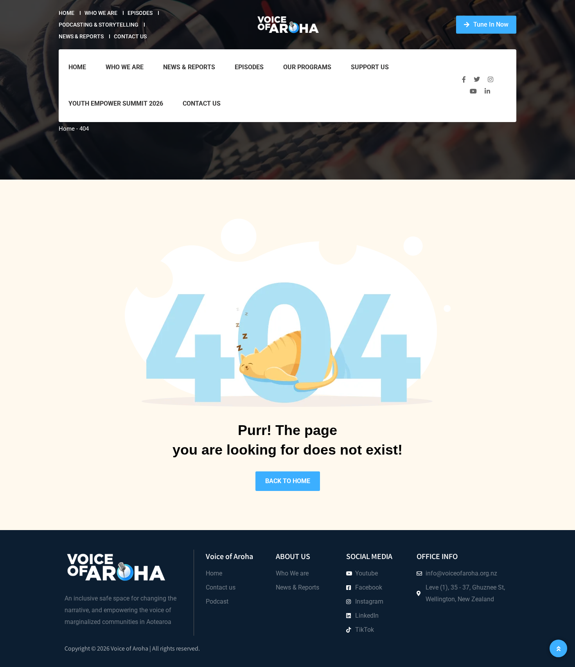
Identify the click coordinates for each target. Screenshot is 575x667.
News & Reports (81, 36)
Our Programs (307, 67)
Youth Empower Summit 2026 (115, 103)
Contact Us (130, 36)
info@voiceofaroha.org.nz (461, 573)
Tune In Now (491, 24)
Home (66, 13)
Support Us (370, 67)
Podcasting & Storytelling (98, 25)
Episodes (140, 13)
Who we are (100, 13)
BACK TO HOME (287, 481)
